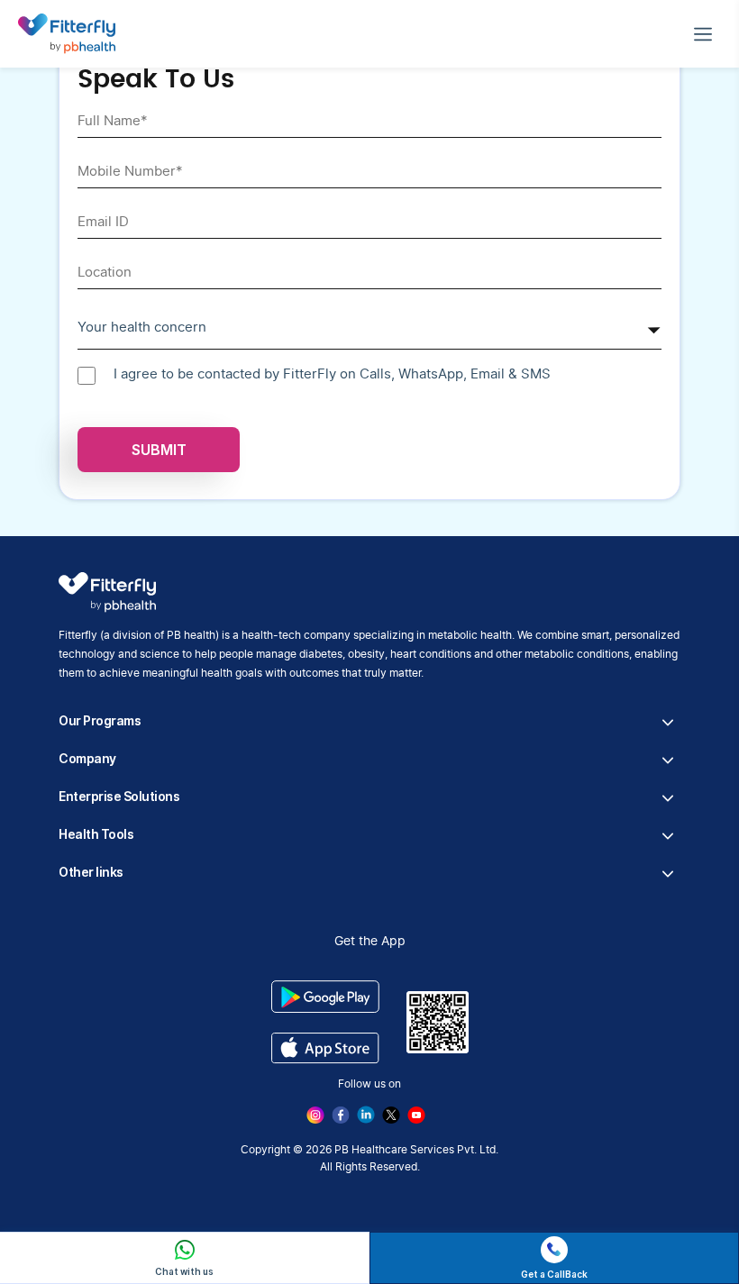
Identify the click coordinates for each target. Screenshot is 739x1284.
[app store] (324, 1047)
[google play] (324, 996)
